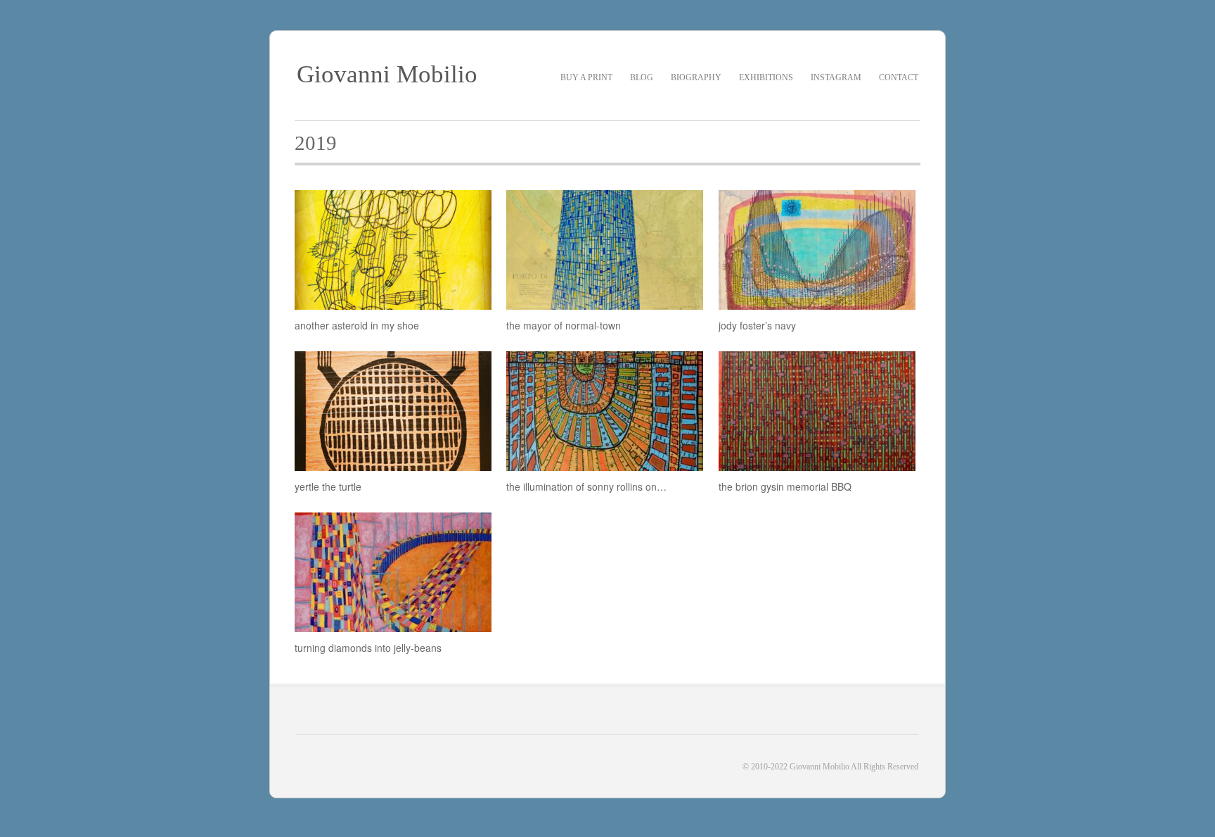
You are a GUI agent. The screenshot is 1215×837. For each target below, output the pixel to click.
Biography (696, 77)
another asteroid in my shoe (357, 325)
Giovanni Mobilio (387, 74)
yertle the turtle (328, 486)
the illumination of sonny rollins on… (586, 486)
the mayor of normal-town (563, 325)
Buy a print (586, 77)
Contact (898, 77)
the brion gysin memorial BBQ (785, 486)
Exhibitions (766, 77)
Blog (641, 77)
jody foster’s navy (757, 325)
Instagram (836, 77)
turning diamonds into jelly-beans (368, 648)
